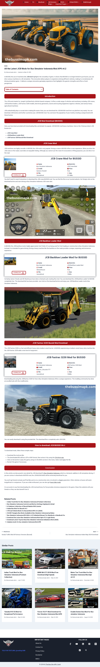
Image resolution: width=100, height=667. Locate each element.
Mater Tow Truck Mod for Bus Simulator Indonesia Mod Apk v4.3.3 (81, 575)
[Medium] (95, 644)
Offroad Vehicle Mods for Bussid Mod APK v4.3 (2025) (24, 511)
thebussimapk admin (11, 72)
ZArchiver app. (59, 457)
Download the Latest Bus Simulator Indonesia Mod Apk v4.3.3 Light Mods (31, 517)
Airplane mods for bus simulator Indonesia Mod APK (24, 522)
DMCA (37, 659)
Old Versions (52, 2)
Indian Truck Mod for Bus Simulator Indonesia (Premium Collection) (29, 502)
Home (26, 2)
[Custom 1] (86, 650)
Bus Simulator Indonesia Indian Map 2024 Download (82, 533)
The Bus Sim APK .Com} (53, 664)
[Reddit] (80, 650)
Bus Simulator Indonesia (52, 473)
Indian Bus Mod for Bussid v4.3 (17, 508)
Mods (6, 65)
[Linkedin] (83, 644)
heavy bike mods (55, 482)
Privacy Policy (40, 651)
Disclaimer (39, 655)
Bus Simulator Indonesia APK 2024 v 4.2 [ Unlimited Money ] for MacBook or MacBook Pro (36, 515)
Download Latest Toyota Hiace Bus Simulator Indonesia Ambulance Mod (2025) (32, 520)
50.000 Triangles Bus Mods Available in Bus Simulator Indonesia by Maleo (30, 513)
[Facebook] (70, 644)
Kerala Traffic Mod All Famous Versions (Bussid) (17, 533)
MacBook (41, 2)
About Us (38, 643)
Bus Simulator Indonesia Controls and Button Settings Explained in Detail (30, 504)
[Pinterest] (89, 644)
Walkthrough (87, 2)
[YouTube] (76, 644)
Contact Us (39, 647)
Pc (33, 2)
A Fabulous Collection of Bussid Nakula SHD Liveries (24, 506)
